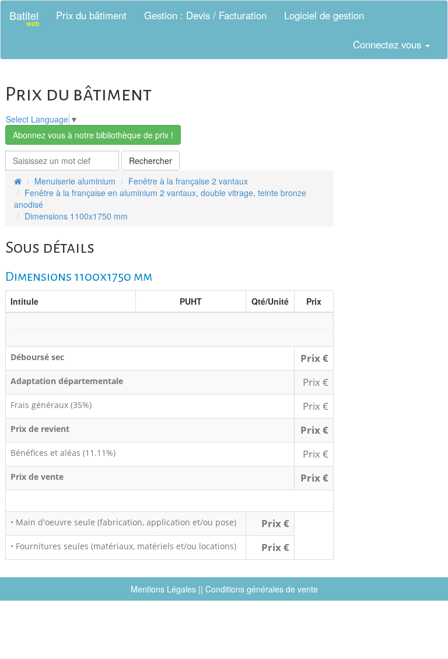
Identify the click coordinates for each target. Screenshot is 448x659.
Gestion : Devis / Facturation (205, 15)
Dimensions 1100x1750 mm (76, 216)
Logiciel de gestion (324, 15)
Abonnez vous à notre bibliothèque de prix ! (93, 135)
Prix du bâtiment (91, 15)
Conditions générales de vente (261, 589)
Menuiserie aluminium (75, 181)
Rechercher (150, 160)
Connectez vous (388, 44)
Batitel (24, 18)
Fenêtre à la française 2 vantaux (188, 181)
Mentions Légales (163, 589)
